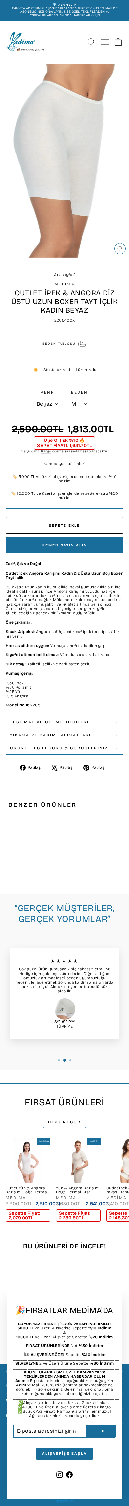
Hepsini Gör (64, 1122)
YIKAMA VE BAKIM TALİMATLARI (50, 735)
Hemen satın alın (64, 545)
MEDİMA (64, 284)
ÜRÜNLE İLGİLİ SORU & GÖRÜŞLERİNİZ (59, 748)
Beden (79, 392)
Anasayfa (63, 274)
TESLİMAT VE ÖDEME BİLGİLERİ (49, 722)
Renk (48, 392)
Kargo (46, 451)
